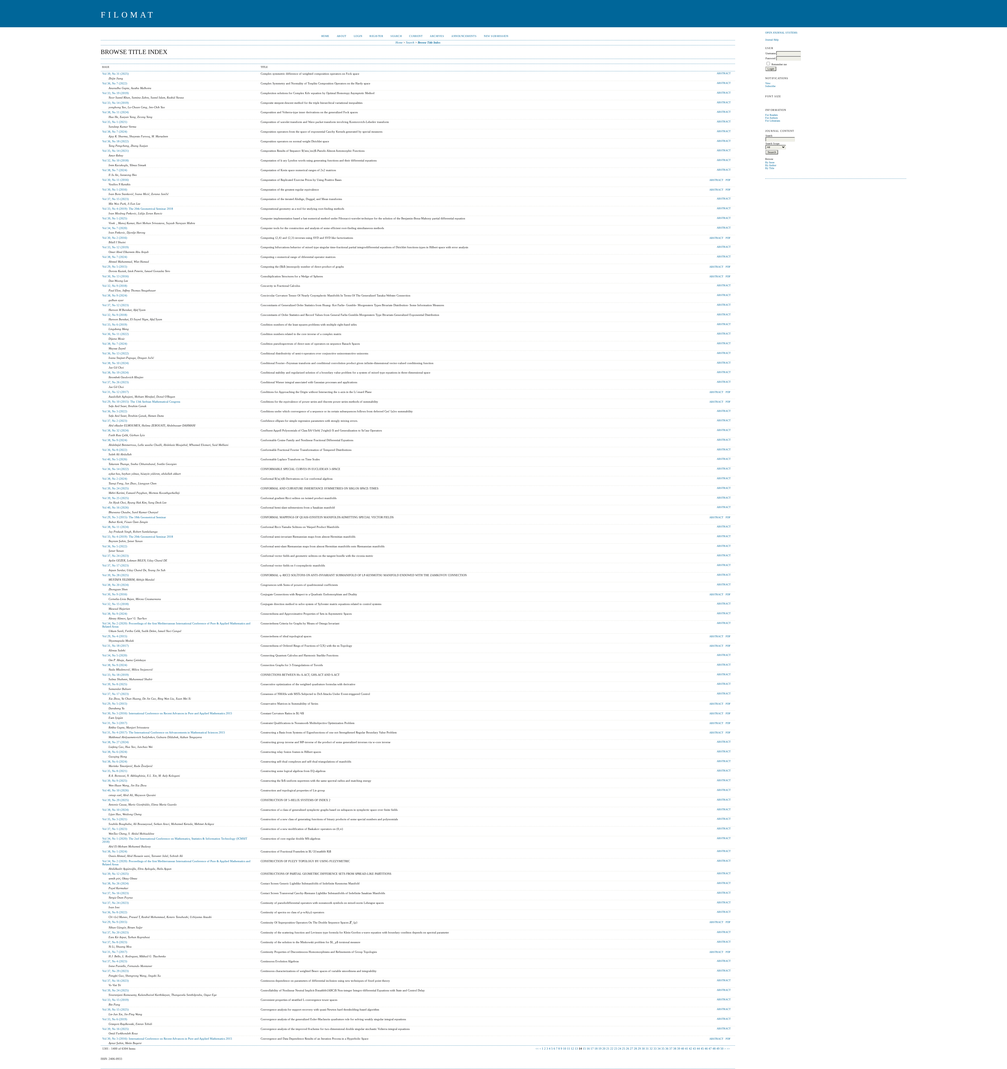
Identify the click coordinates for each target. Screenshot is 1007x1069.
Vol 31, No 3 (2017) (114, 723)
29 (639, 1048)
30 (643, 1048)
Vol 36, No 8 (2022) (114, 449)
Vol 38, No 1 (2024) (114, 851)
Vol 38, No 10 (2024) (115, 363)
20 (604, 1048)
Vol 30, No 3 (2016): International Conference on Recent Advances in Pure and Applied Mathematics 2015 (167, 713)
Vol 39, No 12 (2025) (115, 873)
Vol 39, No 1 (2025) (114, 218)
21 (607, 1048)
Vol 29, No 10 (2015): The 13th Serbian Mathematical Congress (141, 401)
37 (670, 1048)
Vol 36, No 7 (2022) (114, 83)
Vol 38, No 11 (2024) (115, 112)
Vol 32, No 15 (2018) (115, 604)
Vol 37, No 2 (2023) (114, 420)
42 (690, 1048)
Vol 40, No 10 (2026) (115, 790)
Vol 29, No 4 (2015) (114, 636)
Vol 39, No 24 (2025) (115, 488)
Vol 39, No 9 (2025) (114, 780)
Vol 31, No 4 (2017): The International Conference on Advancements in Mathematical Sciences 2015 (163, 732)
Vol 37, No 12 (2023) (115, 305)
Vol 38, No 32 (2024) (115, 430)
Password (770, 58)
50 (722, 1048)
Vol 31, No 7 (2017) (114, 951)
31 (647, 1048)
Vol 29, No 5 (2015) (114, 266)
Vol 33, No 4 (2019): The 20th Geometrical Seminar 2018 (137, 208)
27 (631, 1048)
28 (635, 1048)
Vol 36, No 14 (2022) (115, 469)
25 (623, 1048)
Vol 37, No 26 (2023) (115, 382)
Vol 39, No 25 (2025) (115, 498)
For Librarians (772, 120)
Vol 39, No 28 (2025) (115, 575)
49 (718, 1048)
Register (376, 36)
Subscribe (770, 86)
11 (568, 1048)
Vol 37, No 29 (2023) (115, 971)
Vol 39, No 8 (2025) (114, 684)
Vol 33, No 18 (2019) (115, 674)
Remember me (779, 64)
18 (596, 1048)
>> (728, 1048)
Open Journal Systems (781, 32)
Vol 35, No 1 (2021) (114, 121)
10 (564, 1048)
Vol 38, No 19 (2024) (115, 372)
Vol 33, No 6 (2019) (114, 324)
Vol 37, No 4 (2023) (114, 961)
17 (592, 1048)
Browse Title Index (429, 42)
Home (325, 36)
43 (694, 1048)
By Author (770, 165)
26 (627, 1048)
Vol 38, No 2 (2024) (114, 478)
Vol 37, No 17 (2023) (115, 565)
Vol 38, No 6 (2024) (114, 751)
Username (770, 53)
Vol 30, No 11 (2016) (115, 179)
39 (678, 1048)
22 (611, 1048)
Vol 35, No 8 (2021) (114, 771)
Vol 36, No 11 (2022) (115, 334)
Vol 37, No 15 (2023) (115, 199)
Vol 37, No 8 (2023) (114, 942)
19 (600, 1048)
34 (659, 1048)
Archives (437, 36)
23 (615, 1048)
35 (663, 1048)
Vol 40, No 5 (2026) (114, 459)
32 (651, 1048)
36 (666, 1048)
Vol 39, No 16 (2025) (115, 1028)
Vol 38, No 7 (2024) (114, 131)
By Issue (769, 162)
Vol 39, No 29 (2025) (115, 800)
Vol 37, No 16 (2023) (115, 893)
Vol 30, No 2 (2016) (114, 237)
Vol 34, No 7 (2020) (114, 228)
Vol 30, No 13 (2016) (115, 276)
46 (706, 1048)
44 (698, 1048)
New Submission (496, 36)
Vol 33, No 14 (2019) (115, 102)
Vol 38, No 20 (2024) (115, 584)
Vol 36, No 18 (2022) (115, 141)
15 (584, 1048)
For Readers (771, 115)
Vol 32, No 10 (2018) (115, 160)
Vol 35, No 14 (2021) (115, 150)
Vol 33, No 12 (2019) (115, 247)
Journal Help (772, 39)
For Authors (771, 117)
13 (576, 1048)
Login (358, 36)
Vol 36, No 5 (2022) (114, 546)
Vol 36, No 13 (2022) (115, 353)
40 (682, 1048)
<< (537, 1048)
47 (710, 1048)
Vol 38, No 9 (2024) (114, 295)
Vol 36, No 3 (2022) (114, 411)
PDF (728, 180)
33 (655, 1048)
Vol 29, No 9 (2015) (114, 922)
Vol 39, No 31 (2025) (115, 73)
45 (702, 1048)
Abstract (724, 73)
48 (714, 1048)
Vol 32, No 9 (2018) (114, 285)
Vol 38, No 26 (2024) (115, 883)
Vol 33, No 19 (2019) (115, 93)
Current (415, 36)
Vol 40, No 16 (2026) (115, 507)
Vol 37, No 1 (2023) (114, 828)
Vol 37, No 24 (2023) (115, 555)
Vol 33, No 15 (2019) (115, 999)
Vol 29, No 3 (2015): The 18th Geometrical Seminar (134, 517)
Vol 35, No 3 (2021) (114, 819)
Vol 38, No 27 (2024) (115, 742)
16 (588, 1048)
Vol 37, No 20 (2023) (115, 932)
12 (572, 1048)
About (341, 36)
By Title (769, 168)
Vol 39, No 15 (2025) (115, 1009)
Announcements (463, 36)
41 (686, 1048)
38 (674, 1048)
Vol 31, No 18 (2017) (115, 645)
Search (396, 36)
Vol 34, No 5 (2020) (114, 655)
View (767, 83)
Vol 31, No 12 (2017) (115, 391)
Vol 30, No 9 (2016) (114, 594)
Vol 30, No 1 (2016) (114, 189)
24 (619, 1048)
